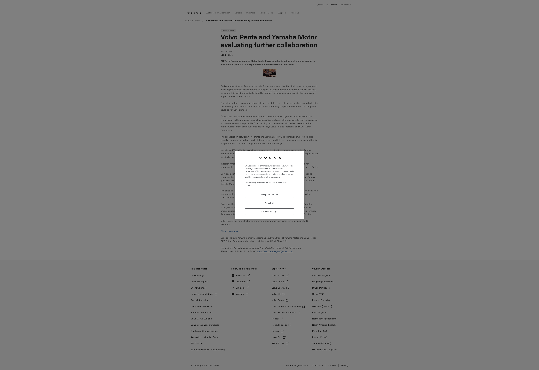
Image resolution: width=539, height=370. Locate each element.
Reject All (269, 203)
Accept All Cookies (269, 195)
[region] (269, 185)
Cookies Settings (269, 211)
